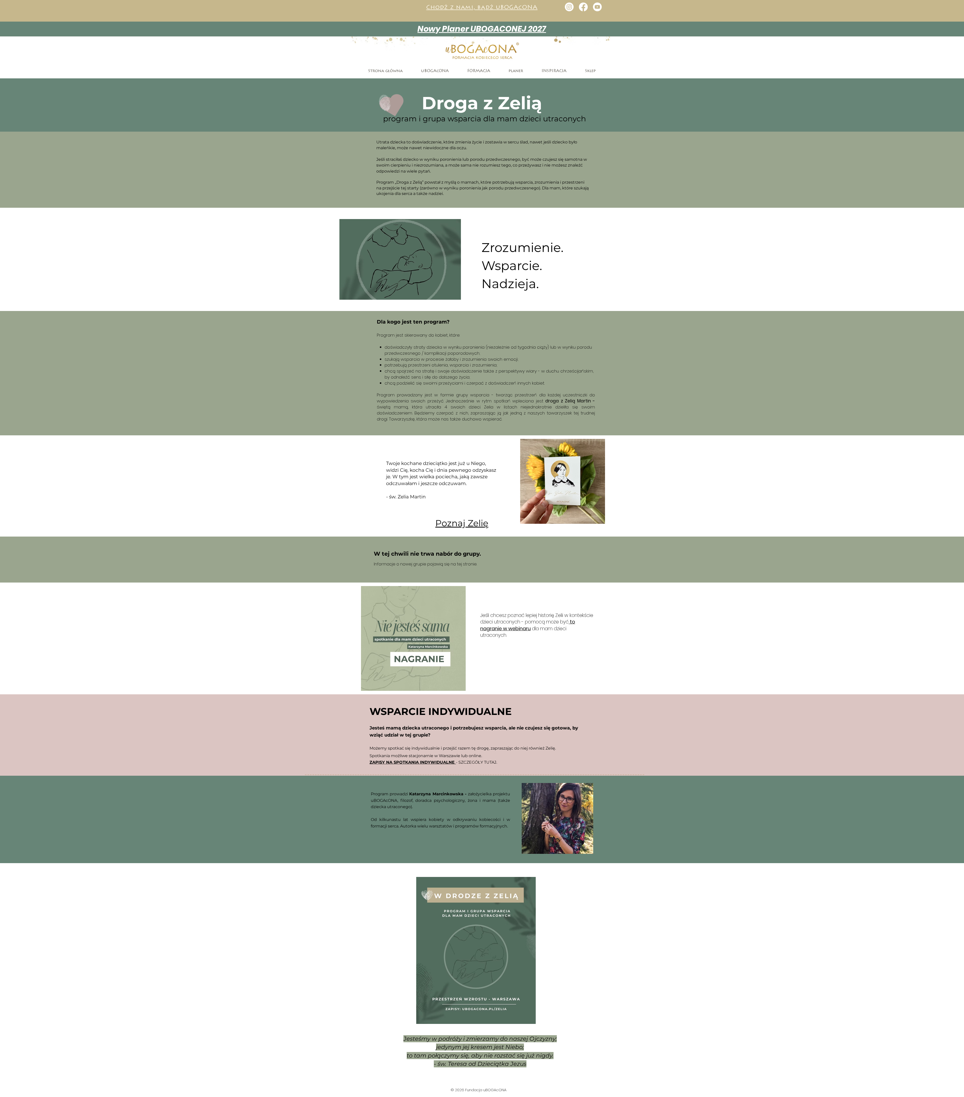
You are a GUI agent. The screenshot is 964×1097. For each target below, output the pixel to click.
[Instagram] (569, 7)
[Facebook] (583, 7)
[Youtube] (597, 7)
